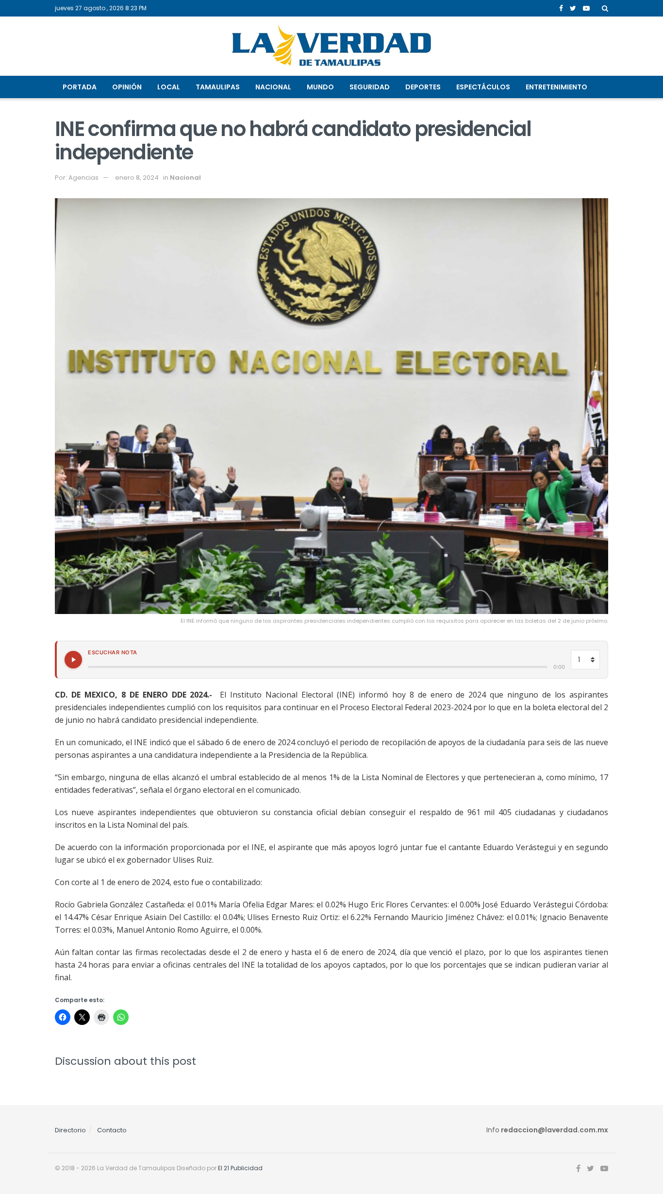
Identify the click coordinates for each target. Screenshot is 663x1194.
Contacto (112, 1130)
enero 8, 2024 (137, 177)
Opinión (127, 87)
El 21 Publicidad (240, 1168)
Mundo (320, 87)
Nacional (273, 87)
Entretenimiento (556, 87)
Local (168, 87)
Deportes (423, 87)
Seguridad (369, 87)
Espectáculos (483, 87)
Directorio (70, 1130)
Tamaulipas (218, 87)
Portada (80, 87)
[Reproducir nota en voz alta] (73, 659)
